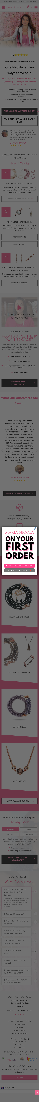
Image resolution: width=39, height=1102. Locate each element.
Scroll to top (37, 1092)
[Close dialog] (35, 528)
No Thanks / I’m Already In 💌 (20, 570)
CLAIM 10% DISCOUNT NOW (19, 566)
